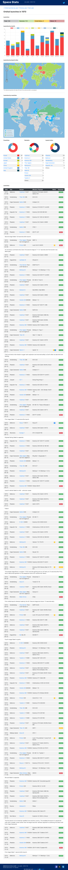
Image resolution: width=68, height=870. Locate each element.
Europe (5, 160)
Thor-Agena (28, 163)
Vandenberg (48, 160)
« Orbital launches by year (10, 8)
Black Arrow (23, 597)
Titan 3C (22, 335)
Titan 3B (27, 168)
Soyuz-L (22, 763)
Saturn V (22, 350)
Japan (5, 163)
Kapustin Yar (49, 165)
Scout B (22, 733)
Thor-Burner (23, 265)
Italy (4, 170)
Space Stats (11, 2)
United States (7, 158)
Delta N (22, 227)
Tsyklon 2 (27, 178)
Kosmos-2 (27, 158)
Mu (20, 635)
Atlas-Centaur (23, 773)
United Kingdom (8, 168)
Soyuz (21, 423)
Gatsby (35, 869)
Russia (5, 155)
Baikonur (47, 158)
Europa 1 (22, 433)
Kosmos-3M (28, 160)
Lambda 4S (23, 260)
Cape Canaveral (49, 163)
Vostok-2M (28, 175)
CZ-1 (21, 379)
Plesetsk (47, 155)
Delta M (27, 170)
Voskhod (27, 155)
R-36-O (22, 522)
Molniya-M (27, 165)
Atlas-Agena (23, 456)
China (5, 165)
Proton (26, 173)
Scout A (22, 581)
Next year (31, 8)
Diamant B (22, 290)
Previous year (23, 8)
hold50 (42, 869)
